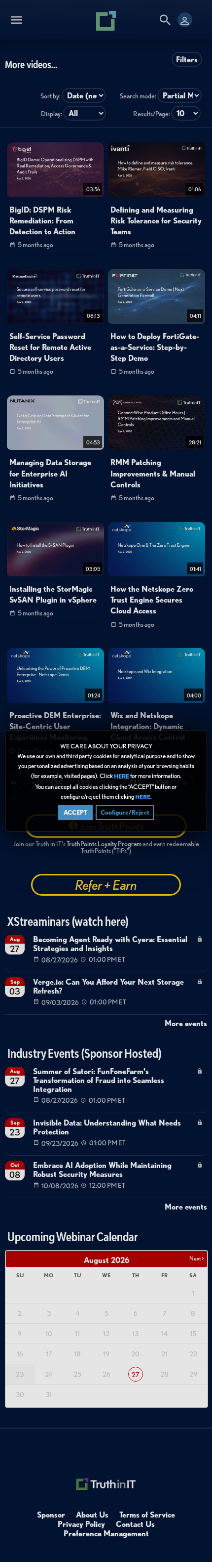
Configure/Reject (125, 812)
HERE (121, 777)
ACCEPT (75, 812)
